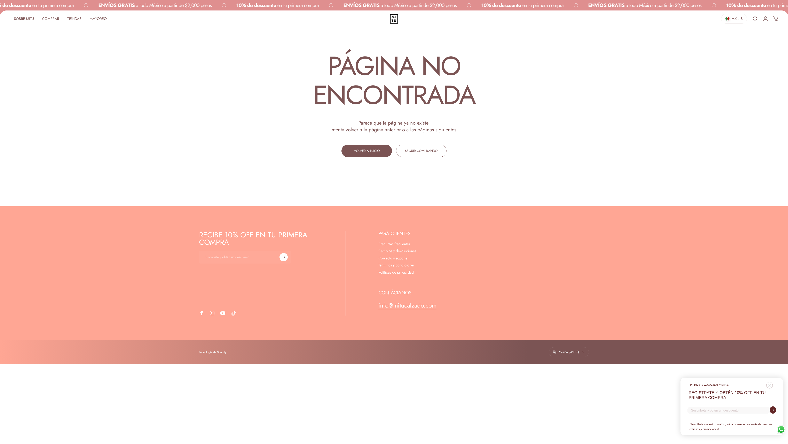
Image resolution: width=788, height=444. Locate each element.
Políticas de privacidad (396, 272)
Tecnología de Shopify (212, 352)
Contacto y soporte (392, 258)
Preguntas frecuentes (394, 244)
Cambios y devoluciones (397, 251)
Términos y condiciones (396, 265)
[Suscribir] (283, 257)
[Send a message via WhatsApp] (781, 429)
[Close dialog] (769, 385)
